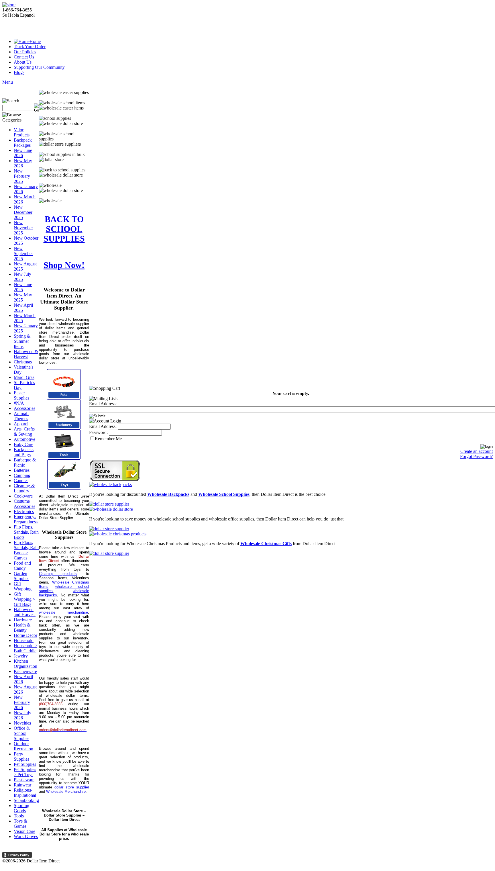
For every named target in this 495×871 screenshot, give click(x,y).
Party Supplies (21, 756)
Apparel (21, 423)
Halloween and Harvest (25, 612)
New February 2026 (22, 702)
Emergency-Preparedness (26, 519)
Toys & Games (20, 824)
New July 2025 (22, 277)
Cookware (23, 496)
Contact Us (24, 56)
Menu (7, 82)
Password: (98, 432)
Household (24, 640)
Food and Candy (22, 566)
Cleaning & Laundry (24, 488)
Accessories (24, 408)
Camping (22, 475)
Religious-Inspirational (25, 793)
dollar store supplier (71, 787)
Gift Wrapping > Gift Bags (24, 599)
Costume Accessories (24, 504)
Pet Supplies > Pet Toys (25, 772)
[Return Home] (8, 4)
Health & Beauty (22, 628)
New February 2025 (22, 176)
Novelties (22, 723)
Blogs (19, 72)
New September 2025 (23, 253)
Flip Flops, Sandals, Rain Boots (26, 532)
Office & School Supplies (22, 733)
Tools (19, 815)
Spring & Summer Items (22, 341)
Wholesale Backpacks (168, 494)
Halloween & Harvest (26, 354)
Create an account (476, 451)
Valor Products (22, 132)
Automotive (24, 439)
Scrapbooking (26, 800)
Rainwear (22, 784)
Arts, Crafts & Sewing (24, 431)
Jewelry (21, 655)
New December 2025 (23, 212)
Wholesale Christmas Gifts (266, 543)
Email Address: (103, 403)
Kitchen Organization (25, 664)
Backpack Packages (23, 143)
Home (35, 41)
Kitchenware (25, 671)
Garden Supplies (21, 576)
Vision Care (24, 831)
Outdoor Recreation (23, 746)
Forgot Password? (476, 456)
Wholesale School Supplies (224, 494)
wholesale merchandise (63, 612)
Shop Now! (64, 265)
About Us (23, 62)
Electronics (24, 511)
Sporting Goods (21, 808)
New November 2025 (23, 227)
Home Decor (25, 635)
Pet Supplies (25, 764)
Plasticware (24, 779)
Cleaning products (58, 573)
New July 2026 (22, 715)
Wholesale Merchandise (66, 791)
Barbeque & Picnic (25, 462)
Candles (21, 480)
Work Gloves (26, 836)
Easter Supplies (21, 395)
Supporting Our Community (39, 67)
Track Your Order (30, 46)
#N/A (19, 403)
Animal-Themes (21, 416)
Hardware (23, 619)
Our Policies (25, 51)
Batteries (22, 470)
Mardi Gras (24, 377)
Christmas (23, 361)
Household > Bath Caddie (25, 648)
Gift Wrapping (23, 586)
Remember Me (108, 438)
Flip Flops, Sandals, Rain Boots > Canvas (26, 550)
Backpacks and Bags (24, 452)
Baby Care (23, 444)
